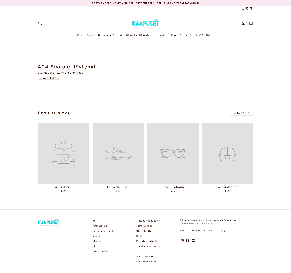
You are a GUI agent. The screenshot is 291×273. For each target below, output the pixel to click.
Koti (78, 35)
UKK (188, 35)
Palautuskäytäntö (147, 241)
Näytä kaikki (241, 113)
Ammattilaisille (100, 35)
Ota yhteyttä (206, 35)
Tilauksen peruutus (148, 246)
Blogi (139, 236)
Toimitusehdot (145, 225)
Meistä (176, 35)
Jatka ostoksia (48, 78)
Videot (162, 35)
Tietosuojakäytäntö (148, 220)
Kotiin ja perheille (134, 35)
